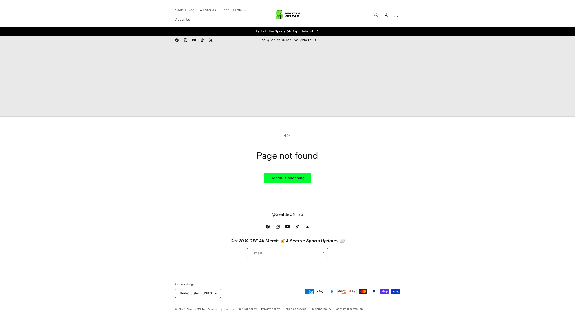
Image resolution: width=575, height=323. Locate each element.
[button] (233, 10)
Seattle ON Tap (197, 309)
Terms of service (295, 308)
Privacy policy (270, 308)
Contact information (349, 308)
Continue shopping (287, 178)
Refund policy (247, 308)
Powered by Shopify (220, 309)
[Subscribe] (323, 253)
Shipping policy (321, 308)
